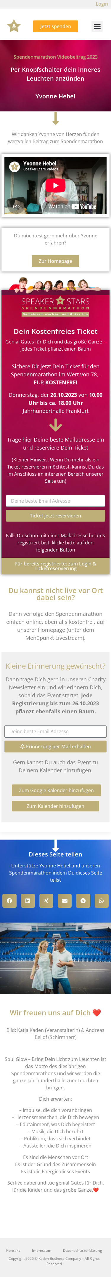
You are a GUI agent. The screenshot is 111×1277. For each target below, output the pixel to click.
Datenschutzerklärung (82, 1250)
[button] (97, 26)
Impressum (41, 1250)
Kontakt (13, 1250)
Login (102, 4)
